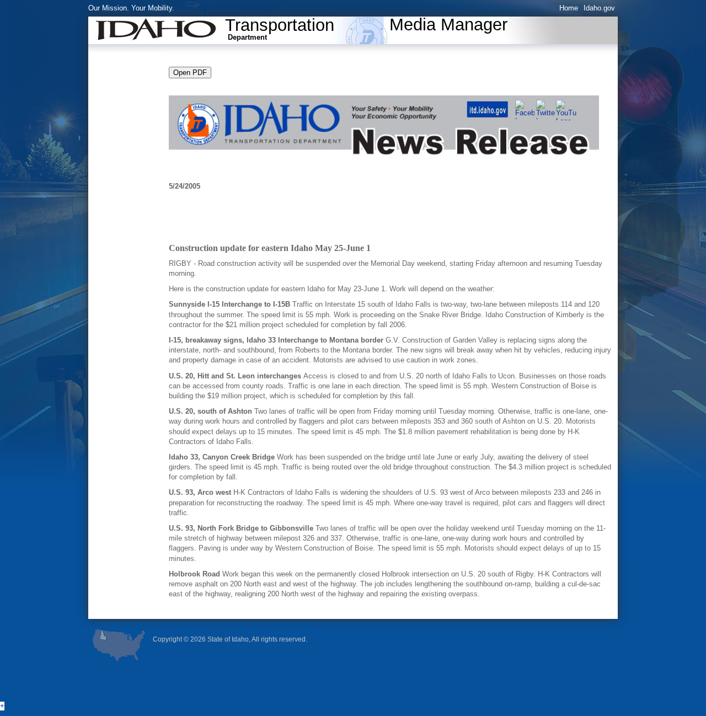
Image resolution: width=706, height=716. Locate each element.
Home (568, 8)
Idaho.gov (599, 8)
